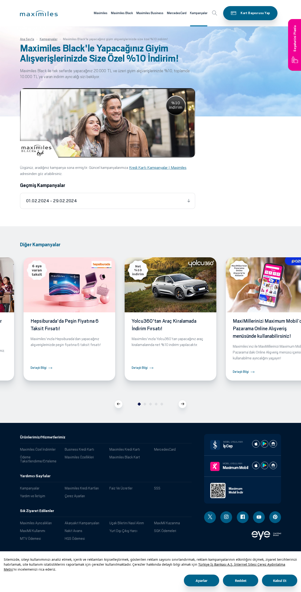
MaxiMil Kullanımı (32, 531)
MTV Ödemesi (30, 538)
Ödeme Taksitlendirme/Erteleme (38, 459)
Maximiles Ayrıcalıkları (36, 523)
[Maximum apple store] (256, 465)
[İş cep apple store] (256, 444)
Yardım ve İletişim (32, 496)
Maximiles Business (149, 13)
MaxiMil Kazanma (167, 523)
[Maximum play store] (264, 465)
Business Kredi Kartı (79, 449)
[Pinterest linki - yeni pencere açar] (275, 517)
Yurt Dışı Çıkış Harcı (123, 531)
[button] (39, 13)
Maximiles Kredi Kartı (124, 449)
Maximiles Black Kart (124, 457)
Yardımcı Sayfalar (35, 476)
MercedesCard (176, 13)
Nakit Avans (73, 531)
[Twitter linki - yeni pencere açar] (210, 517)
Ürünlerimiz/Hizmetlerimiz (42, 437)
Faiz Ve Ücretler (120, 488)
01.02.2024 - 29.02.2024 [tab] (51, 201)
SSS (157, 488)
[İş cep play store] (264, 444)
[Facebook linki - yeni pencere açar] (243, 517)
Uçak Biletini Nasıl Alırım (126, 523)
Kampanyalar (198, 13)
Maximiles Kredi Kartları (82, 488)
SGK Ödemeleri (165, 531)
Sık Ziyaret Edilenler (37, 511)
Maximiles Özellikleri (79, 457)
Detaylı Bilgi (39, 368)
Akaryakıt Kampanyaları (82, 523)
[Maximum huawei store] (273, 465)
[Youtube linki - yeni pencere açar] (259, 517)
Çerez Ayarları (75, 496)
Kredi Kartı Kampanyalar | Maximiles (157, 167)
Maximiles (100, 13)
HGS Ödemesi (75, 538)
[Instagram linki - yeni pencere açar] (226, 517)
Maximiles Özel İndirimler (37, 449)
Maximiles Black (122, 13)
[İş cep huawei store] (273, 444)
